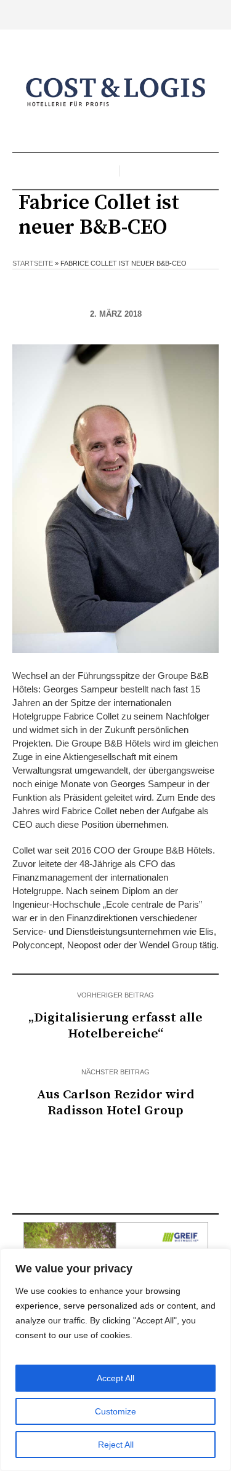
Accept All (115, 1378)
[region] (115, 1359)
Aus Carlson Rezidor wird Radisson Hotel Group (115, 1103)
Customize (115, 1411)
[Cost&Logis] (115, 92)
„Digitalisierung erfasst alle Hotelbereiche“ (115, 1026)
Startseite (32, 263)
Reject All (116, 1444)
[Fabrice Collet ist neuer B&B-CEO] (115, 498)
